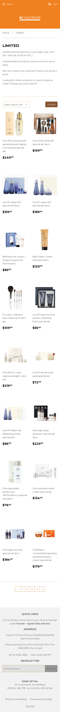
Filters (51, 104)
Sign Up (51, 668)
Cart (55, 4)
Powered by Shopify (41, 699)
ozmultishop (20, 699)
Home (5, 32)
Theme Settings (48, 620)
